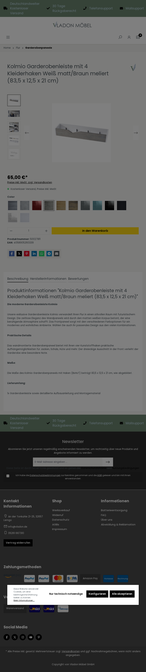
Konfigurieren (97, 594)
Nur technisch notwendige (66, 594)
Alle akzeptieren (122, 594)
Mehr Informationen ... (24, 600)
